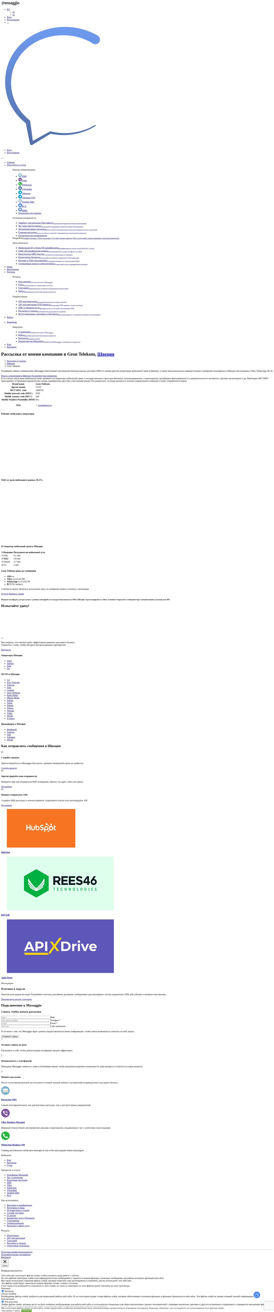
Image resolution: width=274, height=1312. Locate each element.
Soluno (10, 700)
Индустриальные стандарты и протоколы (59, 314)
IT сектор (11, 1215)
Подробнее (6, 786)
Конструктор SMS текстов (45, 254)
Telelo (9, 703)
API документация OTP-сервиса (50, 304)
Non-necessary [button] (8, 1299)
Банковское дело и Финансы (21, 1218)
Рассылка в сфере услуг (18, 1226)
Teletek (10, 705)
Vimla (9, 713)
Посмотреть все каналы (29, 213)
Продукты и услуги (16, 165)
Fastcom (10, 685)
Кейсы (37, 291)
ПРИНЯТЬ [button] (26, 1310)
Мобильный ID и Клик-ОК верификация (56, 248)
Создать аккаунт (9, 768)
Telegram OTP (28, 198)
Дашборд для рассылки (52, 223)
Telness (10, 708)
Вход (9, 17)
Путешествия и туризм (18, 1210)
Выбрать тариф (16, 594)
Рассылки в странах (42, 311)
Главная (11, 162)
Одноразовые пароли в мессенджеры (53, 263)
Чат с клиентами (15, 1177)
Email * (53, 1023)
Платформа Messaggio (17, 1175)
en (14, 12)
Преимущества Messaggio (49, 341)
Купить (4, 594)
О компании (35, 332)
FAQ (35, 285)
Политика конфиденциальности (16, 1252)
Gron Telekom (13, 693)
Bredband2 (12, 729)
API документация (42, 301)
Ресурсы (11, 272)
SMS (24, 176)
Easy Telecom (13, 682)
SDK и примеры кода (46, 308)
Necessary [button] (5, 1288)
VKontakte (27, 189)
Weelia (10, 716)
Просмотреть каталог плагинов (16, 999)
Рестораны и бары (16, 1208)
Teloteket (11, 737)
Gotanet (10, 690)
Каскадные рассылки (17, 1180)
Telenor (10, 663)
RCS (24, 206)
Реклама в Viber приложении (49, 260)
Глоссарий (43, 288)
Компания (12, 322)
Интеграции (13, 269)
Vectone (10, 711)
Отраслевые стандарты (18, 1246)
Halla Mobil (12, 695)
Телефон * (55, 1020)
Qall (9, 734)
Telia (9, 666)
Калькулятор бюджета (48, 257)
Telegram (26, 193)
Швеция (105, 354)
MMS (24, 210)
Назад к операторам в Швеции (16, 376)
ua (14, 14)
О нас (9, 1165)
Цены (9, 267)
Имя (52, 1017)
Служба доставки (15, 1213)
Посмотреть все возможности (32, 235)
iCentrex (11, 718)
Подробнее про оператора (44, 376)
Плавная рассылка (52, 232)
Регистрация (13, 20)
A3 (8, 680)
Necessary (9, 1291)
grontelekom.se (45, 405)
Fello (9, 687)
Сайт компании (58, 1026)
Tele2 (9, 661)
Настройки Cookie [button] (11, 1310)
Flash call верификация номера (50, 251)
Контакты (29, 338)
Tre (8, 668)
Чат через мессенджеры (50, 226)
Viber (24, 180)
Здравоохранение (15, 1223)
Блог (9, 344)
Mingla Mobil (13, 698)
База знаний (35, 281)
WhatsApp (27, 185)
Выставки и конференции (19, 1205)
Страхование (13, 1220)
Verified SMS (28, 202)
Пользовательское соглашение (16, 1254)
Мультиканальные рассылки (57, 229)
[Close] (2, 158)
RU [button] (8, 9)
